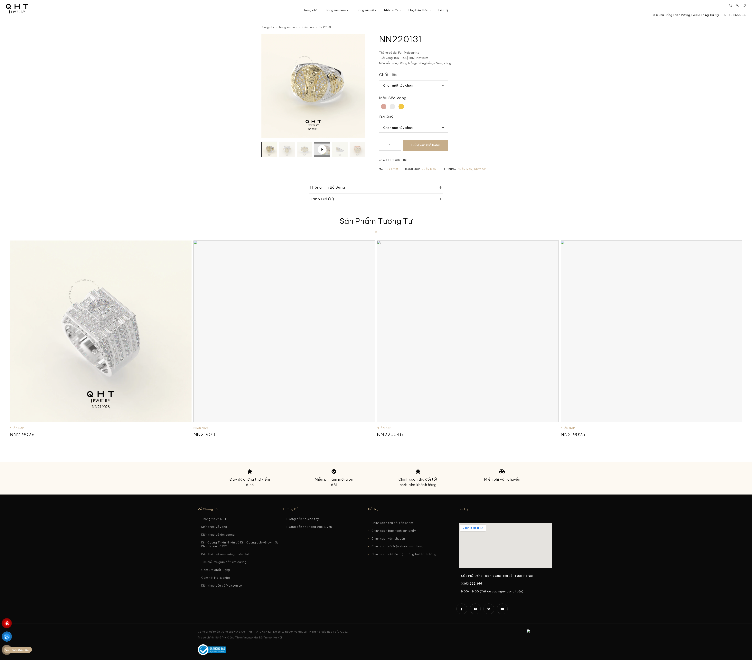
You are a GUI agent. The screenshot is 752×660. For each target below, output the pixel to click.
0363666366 (737, 15)
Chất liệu (388, 74)
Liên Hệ (443, 10)
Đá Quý (386, 117)
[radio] (383, 106)
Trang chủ (310, 10)
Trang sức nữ (365, 10)
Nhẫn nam (308, 27)
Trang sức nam (335, 10)
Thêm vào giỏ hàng (425, 145)
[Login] (737, 5)
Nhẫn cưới (391, 10)
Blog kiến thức (418, 10)
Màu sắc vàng (393, 98)
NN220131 (481, 169)
